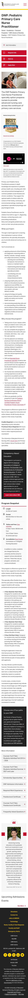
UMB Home (14, 936)
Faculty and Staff (14, 928)
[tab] (14, 758)
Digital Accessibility (11, 994)
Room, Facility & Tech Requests (14, 925)
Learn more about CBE (12, 495)
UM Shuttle (14, 959)
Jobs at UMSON (14, 918)
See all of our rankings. (8, 135)
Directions (14, 911)
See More (21, 906)
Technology (14, 921)
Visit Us (10, 59)
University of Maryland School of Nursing (10, 3)
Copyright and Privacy (14, 992)
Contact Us (14, 915)
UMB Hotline (14, 945)
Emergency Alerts (14, 931)
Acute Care (14, 441)
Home (3, 30)
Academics (10, 30)
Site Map (21, 994)
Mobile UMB (14, 962)
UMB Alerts (14, 942)
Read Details (19, 539)
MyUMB (14, 939)
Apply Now (11, 65)
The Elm (14, 965)
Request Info (12, 53)
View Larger (6, 165)
